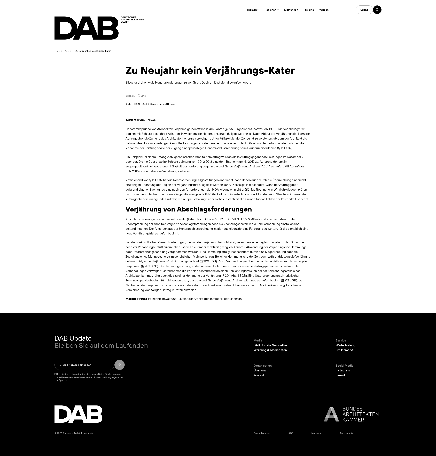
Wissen (324, 10)
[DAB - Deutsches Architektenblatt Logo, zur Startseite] (99, 28)
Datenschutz (346, 433)
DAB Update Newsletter (270, 345)
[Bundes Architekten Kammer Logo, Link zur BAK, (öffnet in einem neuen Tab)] (349, 414)
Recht (128, 104)
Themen (252, 10)
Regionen (270, 10)
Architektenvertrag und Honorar (159, 104)
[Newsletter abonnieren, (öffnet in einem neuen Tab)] (119, 365)
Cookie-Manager (262, 433)
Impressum (316, 433)
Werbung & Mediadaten (270, 350)
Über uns (260, 370)
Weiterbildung (345, 345)
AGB (291, 433)
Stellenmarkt (344, 350)
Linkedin (341, 375)
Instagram (343, 370)
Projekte (308, 10)
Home (57, 51)
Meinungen (291, 10)
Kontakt (259, 375)
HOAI (137, 104)
